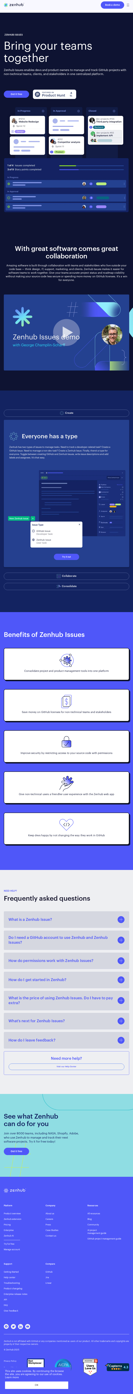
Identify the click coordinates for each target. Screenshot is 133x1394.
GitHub (49, 1272)
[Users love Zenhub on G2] (90, 1367)
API (5, 1300)
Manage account (12, 1249)
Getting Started (11, 1272)
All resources (93, 1214)
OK (36, 1385)
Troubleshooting (12, 1283)
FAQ (6, 1305)
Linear (48, 1283)
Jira (47, 1277)
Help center (9, 1277)
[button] (128, 5)
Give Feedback (11, 1311)
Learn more (12, 1377)
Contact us (51, 1236)
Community (93, 1225)
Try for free (9, 1244)
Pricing (7, 1225)
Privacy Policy (10, 1361)
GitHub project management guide (104, 1239)
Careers (49, 1219)
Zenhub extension (12, 1219)
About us (50, 1214)
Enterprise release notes (16, 1294)
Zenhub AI (9, 1236)
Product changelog (13, 1289)
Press (48, 1225)
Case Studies (52, 1230)
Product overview (12, 1214)
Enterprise (9, 1230)
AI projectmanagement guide (96, 1231)
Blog (89, 1219)
